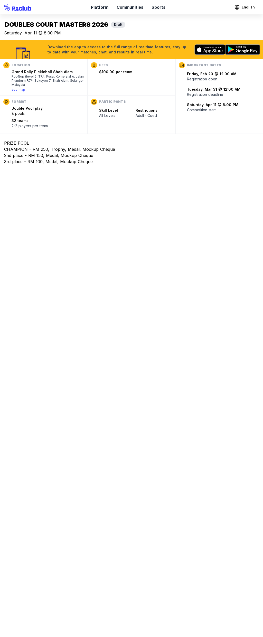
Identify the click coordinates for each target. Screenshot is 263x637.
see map (18, 89)
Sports (158, 7)
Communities (130, 7)
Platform (99, 7)
